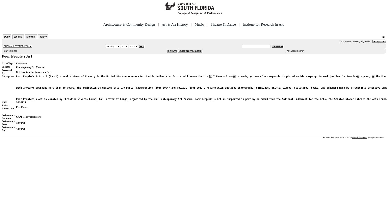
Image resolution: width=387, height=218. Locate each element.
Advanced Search (295, 51)
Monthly (30, 36)
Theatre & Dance (223, 24)
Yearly (43, 36)
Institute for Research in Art (263, 24)
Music (199, 24)
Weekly (18, 36)
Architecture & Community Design (129, 24)
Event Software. (359, 137)
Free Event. (22, 107)
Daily (7, 36)
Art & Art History (175, 24)
